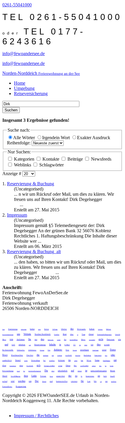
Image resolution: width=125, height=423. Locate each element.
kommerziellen (61, 381)
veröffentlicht (84, 365)
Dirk (53, 355)
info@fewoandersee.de (23, 53)
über (4, 365)
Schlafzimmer (32, 350)
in (60, 344)
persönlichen (74, 339)
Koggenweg (21, 386)
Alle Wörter (24, 137)
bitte (82, 360)
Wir (80, 345)
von (11, 339)
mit (115, 360)
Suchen (11, 110)
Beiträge (75, 159)
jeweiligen (84, 350)
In (81, 376)
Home (19, 83)
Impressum (17, 215)
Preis (100, 365)
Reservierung (40, 345)
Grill (13, 345)
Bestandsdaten (90, 376)
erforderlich (62, 371)
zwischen (52, 360)
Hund (4, 376)
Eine (67, 350)
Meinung (42, 350)
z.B (101, 381)
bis (95, 381)
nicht (101, 339)
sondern (113, 381)
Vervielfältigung (15, 376)
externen (74, 381)
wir (92, 345)
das (65, 339)
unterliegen (45, 355)
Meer (4, 339)
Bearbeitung (87, 355)
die (38, 355)
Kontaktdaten (13, 365)
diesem (44, 381)
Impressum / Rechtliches (36, 415)
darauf (18, 371)
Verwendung (35, 360)
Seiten (46, 329)
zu (76, 376)
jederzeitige (23, 329)
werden (21, 381)
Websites (100, 329)
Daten (113, 349)
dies (99, 344)
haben (91, 329)
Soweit (51, 376)
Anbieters (21, 339)
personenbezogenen (34, 371)
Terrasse (43, 376)
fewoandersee (7, 386)
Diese (68, 365)
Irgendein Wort (56, 137)
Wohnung (59, 355)
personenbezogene (99, 371)
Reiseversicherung (31, 93)
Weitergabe (81, 329)
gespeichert (60, 376)
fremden (56, 334)
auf (72, 370)
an (99, 376)
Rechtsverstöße (7, 350)
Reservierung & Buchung (30, 183)
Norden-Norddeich (43, 334)
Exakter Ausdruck (93, 137)
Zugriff (112, 376)
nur (106, 381)
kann (3, 329)
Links (34, 376)
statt (30, 345)
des (72, 329)
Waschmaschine (17, 355)
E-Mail (67, 345)
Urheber (64, 329)
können (61, 360)
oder (113, 355)
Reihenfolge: (19, 142)
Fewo (5, 355)
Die (46, 370)
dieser (91, 334)
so (77, 334)
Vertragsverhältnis (49, 365)
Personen (111, 339)
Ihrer (65, 334)
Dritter (85, 345)
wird (13, 381)
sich (38, 365)
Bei (24, 371)
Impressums (50, 339)
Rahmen (108, 329)
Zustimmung (12, 329)
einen (39, 329)
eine (21, 365)
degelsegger (106, 360)
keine (32, 329)
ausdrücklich (7, 360)
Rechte (111, 365)
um (30, 381)
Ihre (75, 365)
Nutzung (75, 350)
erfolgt (60, 365)
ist (86, 370)
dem (26, 376)
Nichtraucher (21, 350)
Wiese (89, 360)
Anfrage (55, 329)
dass (106, 355)
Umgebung (24, 88)
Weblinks (22, 164)
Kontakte (50, 159)
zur (36, 339)
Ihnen (112, 371)
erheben (22, 345)
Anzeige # (12, 173)
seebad (4, 381)
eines (52, 371)
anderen (94, 365)
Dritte (83, 339)
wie (119, 339)
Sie (29, 339)
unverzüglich (92, 339)
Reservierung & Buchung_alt (34, 251)
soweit (107, 345)
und (6, 344)
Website (27, 334)
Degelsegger (95, 350)
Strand (18, 360)
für (82, 381)
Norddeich (29, 365)
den (42, 339)
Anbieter (58, 349)
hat (105, 365)
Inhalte (52, 344)
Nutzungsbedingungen (104, 334)
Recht (105, 376)
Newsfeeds (100, 159)
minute (80, 371)
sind (51, 381)
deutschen (77, 355)
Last (88, 381)
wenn (26, 360)
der (70, 376)
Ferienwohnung (7, 371)
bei (44, 360)
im (69, 360)
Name (97, 360)
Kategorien (24, 159)
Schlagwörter (51, 164)
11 (74, 345)
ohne (72, 334)
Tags (83, 334)
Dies (49, 350)
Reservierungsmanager (7, 334)
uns (18, 334)
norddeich (68, 355)
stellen (75, 360)
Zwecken (29, 355)
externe (58, 339)
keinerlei (117, 334)
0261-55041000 (17, 4)
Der (37, 381)
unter (104, 350)
